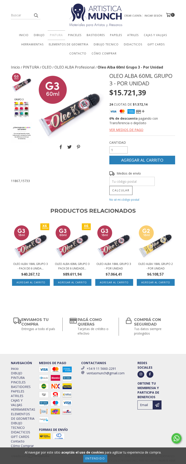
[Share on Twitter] (69, 147)
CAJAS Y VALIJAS (155, 35)
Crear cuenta (132, 15)
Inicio (24, 35)
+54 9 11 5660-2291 (101, 368)
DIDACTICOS (133, 44)
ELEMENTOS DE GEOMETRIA (68, 44)
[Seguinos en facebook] (150, 374)
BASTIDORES (96, 35)
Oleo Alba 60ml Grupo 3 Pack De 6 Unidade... (72, 266)
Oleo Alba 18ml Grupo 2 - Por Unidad (155, 266)
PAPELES (116, 35)
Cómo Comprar (104, 53)
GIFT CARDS (156, 44)
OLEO (46, 67)
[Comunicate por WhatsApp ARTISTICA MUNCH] (176, 438)
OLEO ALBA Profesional (74, 67)
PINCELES (74, 35)
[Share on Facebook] (61, 147)
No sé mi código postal (124, 200)
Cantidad (117, 142)
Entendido (95, 458)
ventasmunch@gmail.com (106, 373)
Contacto (77, 53)
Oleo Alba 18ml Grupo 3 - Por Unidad (113, 266)
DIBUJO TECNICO (106, 44)
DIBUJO (39, 35)
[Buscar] (35, 15)
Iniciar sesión (153, 15)
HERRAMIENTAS (32, 44)
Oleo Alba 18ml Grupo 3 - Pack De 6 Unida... (30, 266)
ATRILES (133, 35)
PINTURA (56, 35)
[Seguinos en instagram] (140, 374)
